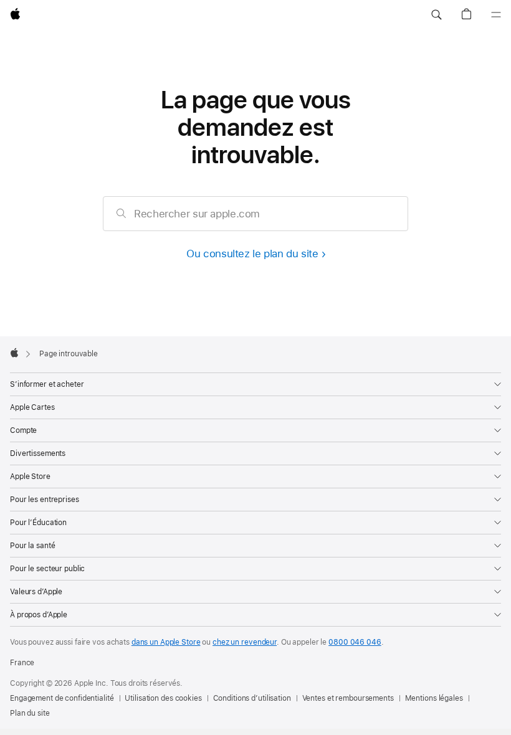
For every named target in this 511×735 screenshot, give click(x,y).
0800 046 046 (354, 642)
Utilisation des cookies (163, 698)
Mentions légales (434, 698)
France (22, 662)
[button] (436, 15)
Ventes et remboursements (348, 698)
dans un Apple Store (166, 642)
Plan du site (30, 713)
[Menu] (496, 15)
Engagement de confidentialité (62, 698)
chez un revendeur (245, 642)
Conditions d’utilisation (252, 698)
